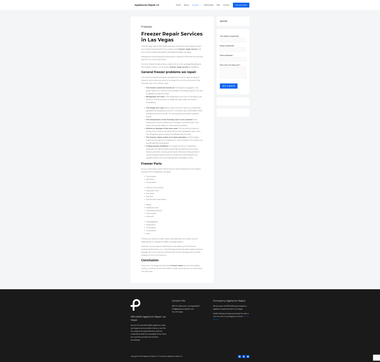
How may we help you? (230, 65)
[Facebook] (239, 356)
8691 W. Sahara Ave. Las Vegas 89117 (186, 306)
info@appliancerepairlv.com (183, 309)
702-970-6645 (177, 312)
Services (195, 5)
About (186, 5)
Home (178, 5)
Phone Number (227, 55)
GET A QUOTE (228, 86)
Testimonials (208, 5)
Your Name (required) (230, 36)
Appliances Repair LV (147, 5)
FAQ (218, 5)
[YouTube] (247, 356)
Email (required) (227, 46)
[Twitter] (243, 356)
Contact (226, 5)
